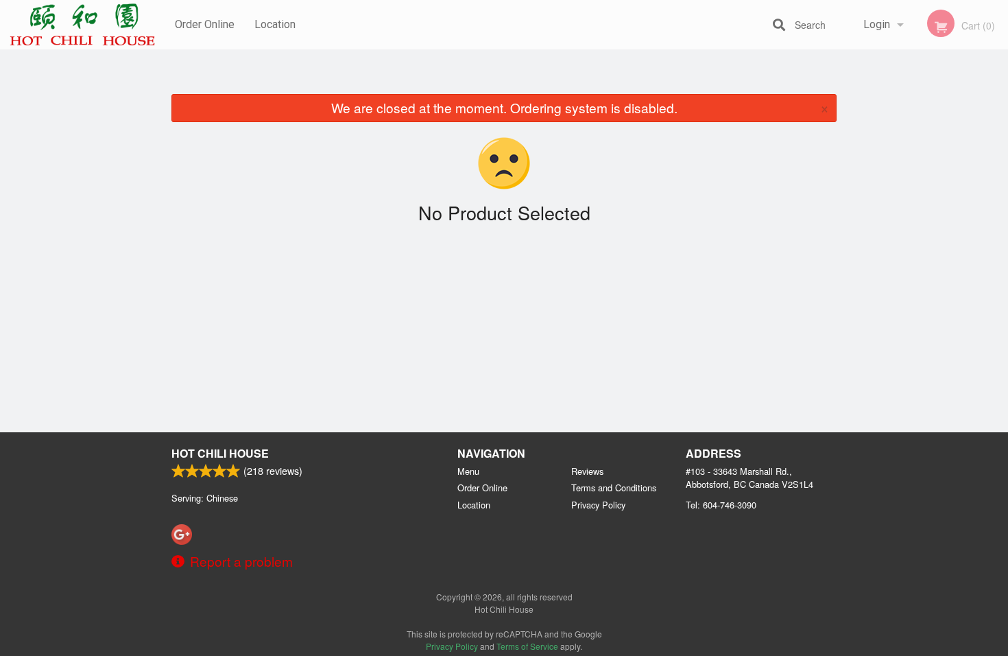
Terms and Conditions (613, 487)
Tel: (721, 504)
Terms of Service (527, 646)
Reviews (587, 471)
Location (275, 24)
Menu (468, 471)
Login (876, 24)
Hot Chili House (220, 453)
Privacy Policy (598, 504)
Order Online (205, 24)
